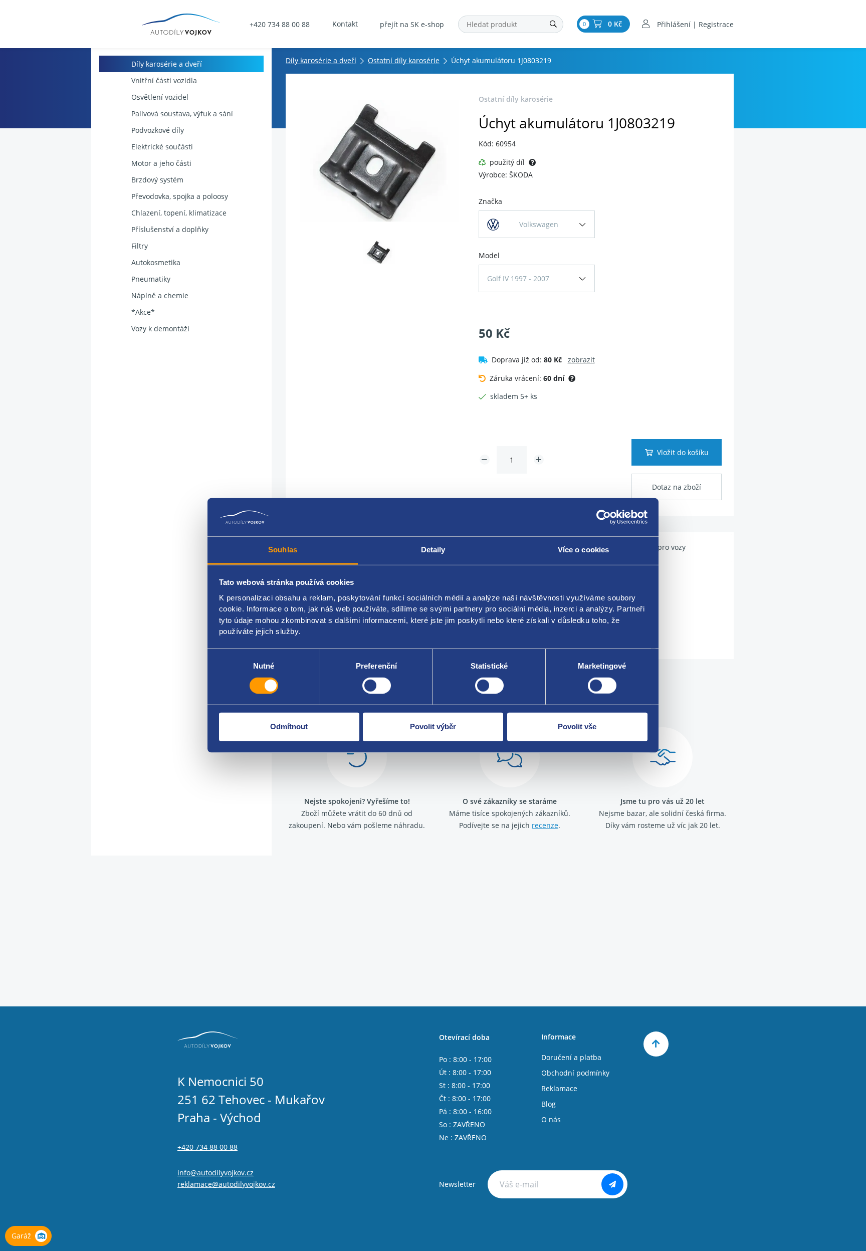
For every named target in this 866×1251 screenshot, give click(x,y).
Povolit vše (577, 726)
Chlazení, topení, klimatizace (179, 213)
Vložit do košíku (683, 452)
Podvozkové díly (157, 130)
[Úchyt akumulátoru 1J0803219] (379, 161)
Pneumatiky (150, 279)
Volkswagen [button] (538, 224)
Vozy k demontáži (160, 328)
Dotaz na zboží (676, 487)
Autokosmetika (155, 262)
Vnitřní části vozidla (164, 80)
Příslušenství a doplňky (169, 229)
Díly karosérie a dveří (166, 64)
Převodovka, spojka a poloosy (179, 196)
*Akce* (143, 312)
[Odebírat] (612, 1184)
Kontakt (345, 24)
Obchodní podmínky (575, 1073)
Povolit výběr (433, 726)
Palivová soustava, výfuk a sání (182, 113)
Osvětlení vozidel (159, 97)
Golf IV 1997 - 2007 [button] (518, 278)
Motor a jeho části (161, 163)
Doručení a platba (571, 1057)
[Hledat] (553, 24)
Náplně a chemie (159, 295)
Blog (548, 1104)
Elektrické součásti (162, 146)
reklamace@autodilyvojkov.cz (226, 1184)
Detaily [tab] (433, 550)
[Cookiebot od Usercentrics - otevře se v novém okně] (603, 517)
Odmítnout (289, 726)
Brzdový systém (157, 179)
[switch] (376, 686)
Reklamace (559, 1088)
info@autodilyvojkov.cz (215, 1172)
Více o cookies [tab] (583, 550)
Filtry (139, 246)
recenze (545, 825)
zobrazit (581, 359)
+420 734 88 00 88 (280, 24)
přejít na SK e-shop (412, 24)
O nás (551, 1119)
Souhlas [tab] (282, 550)
